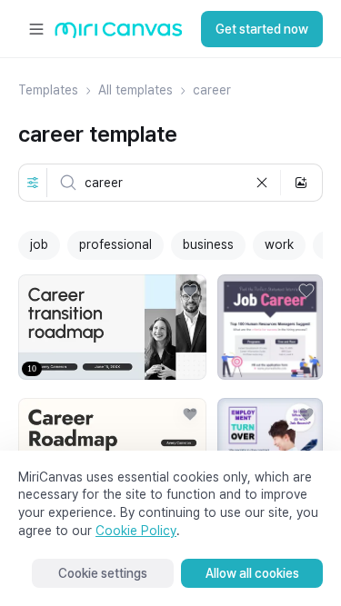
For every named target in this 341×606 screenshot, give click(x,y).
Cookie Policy (135, 530)
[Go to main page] (119, 34)
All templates (135, 90)
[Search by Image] (301, 182)
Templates (48, 90)
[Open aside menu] (36, 29)
